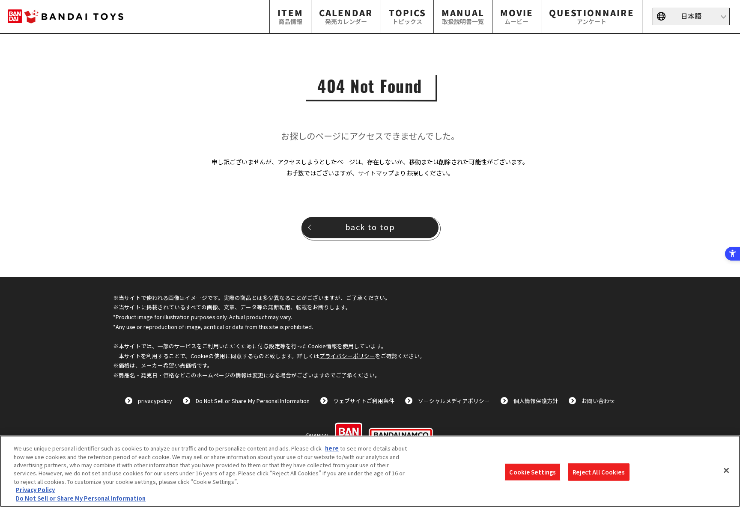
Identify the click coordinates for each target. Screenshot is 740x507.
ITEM (290, 16)
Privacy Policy (35, 490)
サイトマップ (376, 173)
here (332, 448)
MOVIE (516, 16)
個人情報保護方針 (535, 401)
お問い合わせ (598, 401)
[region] (370, 471)
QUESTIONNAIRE (591, 16)
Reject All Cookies (598, 472)
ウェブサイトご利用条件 (363, 401)
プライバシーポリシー (347, 356)
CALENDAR (346, 16)
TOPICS (407, 16)
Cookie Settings (532, 472)
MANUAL (463, 16)
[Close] (726, 470)
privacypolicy (155, 401)
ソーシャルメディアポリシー (454, 401)
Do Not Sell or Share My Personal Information (253, 401)
